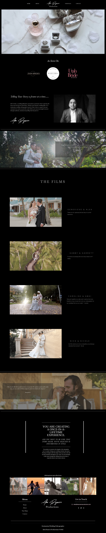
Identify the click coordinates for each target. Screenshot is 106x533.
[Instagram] (83, 508)
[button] (35, 212)
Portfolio (68, 3)
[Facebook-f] (78, 508)
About (37, 3)
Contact (78, 3)
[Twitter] (81, 508)
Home (28, 3)
